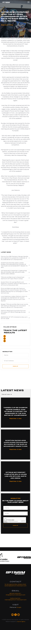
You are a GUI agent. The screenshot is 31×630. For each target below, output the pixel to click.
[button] (29, 2)
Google (19, 607)
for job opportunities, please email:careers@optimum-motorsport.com (15, 585)
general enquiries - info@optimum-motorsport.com (15, 594)
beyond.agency (21, 621)
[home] (6, 2)
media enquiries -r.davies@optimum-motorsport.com (15, 599)
